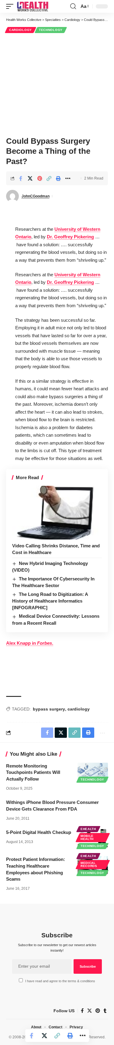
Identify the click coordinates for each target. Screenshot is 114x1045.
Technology (51, 30)
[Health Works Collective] (32, 6)
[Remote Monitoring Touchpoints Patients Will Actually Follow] (93, 772)
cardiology (78, 709)
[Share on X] (30, 178)
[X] (89, 1011)
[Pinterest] (98, 1011)
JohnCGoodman (36, 196)
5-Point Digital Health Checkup (38, 832)
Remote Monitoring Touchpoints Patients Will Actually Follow (33, 772)
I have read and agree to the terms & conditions (60, 981)
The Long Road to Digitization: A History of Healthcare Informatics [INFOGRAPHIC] (50, 601)
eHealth (88, 829)
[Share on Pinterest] (39, 178)
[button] (11, 6)
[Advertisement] (57, 84)
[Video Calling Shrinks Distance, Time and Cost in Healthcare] (57, 512)
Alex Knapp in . (29, 643)
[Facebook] (82, 1011)
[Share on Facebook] (20, 178)
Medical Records (89, 864)
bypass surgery (49, 709)
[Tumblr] (105, 1011)
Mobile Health (87, 837)
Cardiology (20, 30)
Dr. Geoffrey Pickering (70, 236)
